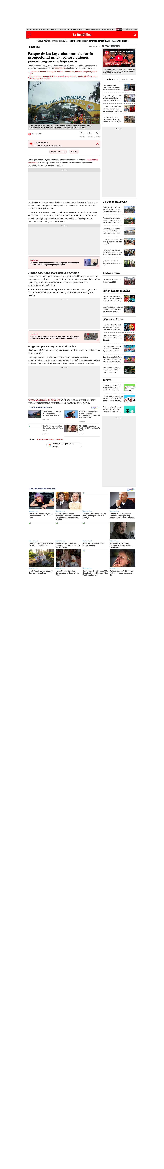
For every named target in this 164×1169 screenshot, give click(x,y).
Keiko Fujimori (108, 29)
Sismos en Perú (65, 29)
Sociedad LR (37, 134)
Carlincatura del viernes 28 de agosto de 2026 (112, 281)
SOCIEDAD (71, 41)
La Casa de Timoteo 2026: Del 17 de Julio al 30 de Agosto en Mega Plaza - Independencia (112, 349)
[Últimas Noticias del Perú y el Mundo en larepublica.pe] (82, 34)
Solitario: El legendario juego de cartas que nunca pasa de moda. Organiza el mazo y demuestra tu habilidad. (113, 399)
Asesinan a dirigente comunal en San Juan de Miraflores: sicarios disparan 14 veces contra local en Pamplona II (113, 121)
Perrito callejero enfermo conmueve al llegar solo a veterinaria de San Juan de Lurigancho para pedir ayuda (54, 264)
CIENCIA (85, 41)
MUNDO (78, 41)
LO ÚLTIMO (39, 41)
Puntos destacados (58, 152)
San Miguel (59, 439)
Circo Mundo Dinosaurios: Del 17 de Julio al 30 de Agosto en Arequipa (112, 370)
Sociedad (34, 46)
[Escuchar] (82, 133)
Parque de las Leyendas (46, 439)
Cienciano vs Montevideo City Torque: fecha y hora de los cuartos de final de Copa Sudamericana (112, 299)
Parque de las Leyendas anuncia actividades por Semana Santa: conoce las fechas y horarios (112, 210)
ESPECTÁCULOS (104, 41)
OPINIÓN (55, 41)
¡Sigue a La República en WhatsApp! (44, 400)
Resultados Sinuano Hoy (93, 29)
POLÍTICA (47, 41)
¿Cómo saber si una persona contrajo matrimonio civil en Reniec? (113, 242)
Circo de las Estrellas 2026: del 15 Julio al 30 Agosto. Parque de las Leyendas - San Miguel (112, 328)
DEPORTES (93, 41)
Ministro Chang (78, 29)
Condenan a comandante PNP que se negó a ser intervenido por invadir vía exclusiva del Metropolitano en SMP (63, 77)
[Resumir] (89, 133)
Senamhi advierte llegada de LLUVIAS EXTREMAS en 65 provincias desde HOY (113, 309)
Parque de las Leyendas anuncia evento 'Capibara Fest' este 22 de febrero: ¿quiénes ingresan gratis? (112, 232)
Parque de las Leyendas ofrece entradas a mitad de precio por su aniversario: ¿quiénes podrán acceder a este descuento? (112, 222)
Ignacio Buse (36, 29)
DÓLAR (113, 41)
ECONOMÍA (63, 41)
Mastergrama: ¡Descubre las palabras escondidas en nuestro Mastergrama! (113, 388)
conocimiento (59, 68)
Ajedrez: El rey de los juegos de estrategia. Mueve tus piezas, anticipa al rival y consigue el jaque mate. (112, 410)
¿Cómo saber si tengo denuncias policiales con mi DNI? (112, 263)
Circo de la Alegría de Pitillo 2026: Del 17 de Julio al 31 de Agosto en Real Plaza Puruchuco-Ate (112, 360)
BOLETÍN (125, 41)
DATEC (118, 41)
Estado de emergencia (50, 29)
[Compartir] (97, 133)
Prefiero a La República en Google (63, 445)
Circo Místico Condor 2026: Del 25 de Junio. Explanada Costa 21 (112, 338)
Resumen (74, 152)
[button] (29, 35)
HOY (28, 29)
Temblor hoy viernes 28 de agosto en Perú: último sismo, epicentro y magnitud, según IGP (63, 73)
